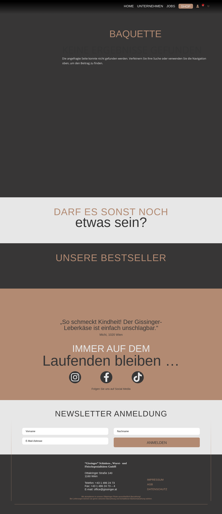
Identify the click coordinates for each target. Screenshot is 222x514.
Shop (185, 6)
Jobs (170, 6)
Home (129, 6)
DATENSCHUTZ (157, 489)
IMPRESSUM (155, 479)
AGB (150, 484)
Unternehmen (150, 6)
